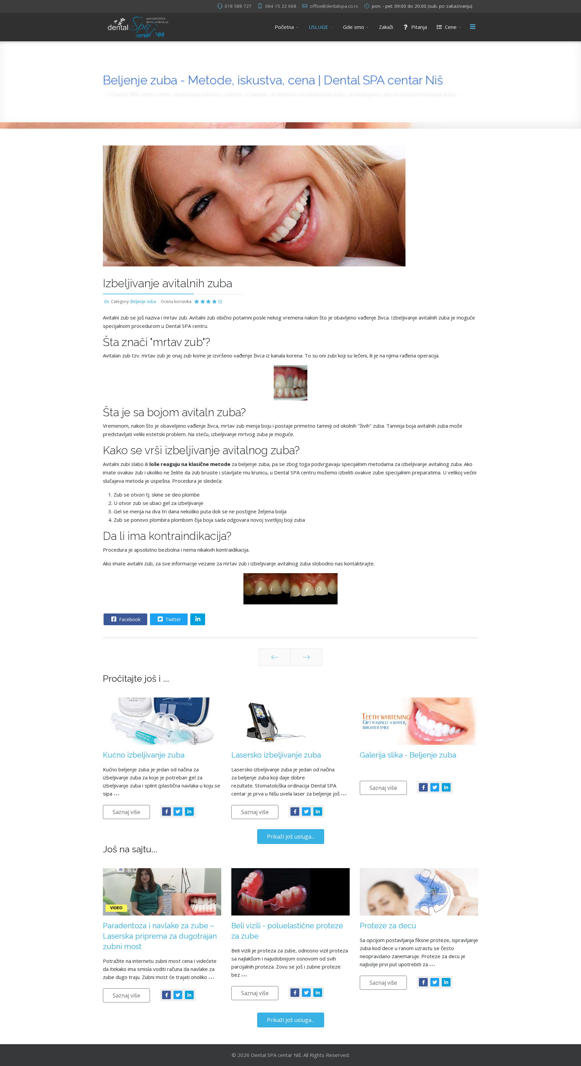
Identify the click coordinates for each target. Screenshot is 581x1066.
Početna (284, 27)
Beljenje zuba (143, 301)
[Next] (306, 657)
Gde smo (353, 27)
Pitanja (418, 27)
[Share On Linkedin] (197, 619)
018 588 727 (238, 6)
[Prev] (274, 657)
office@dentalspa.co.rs (334, 6)
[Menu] (472, 27)
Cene (450, 27)
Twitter (172, 619)
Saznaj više (126, 812)
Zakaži (386, 27)
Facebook (129, 619)
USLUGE (318, 27)
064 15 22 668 (280, 6)
